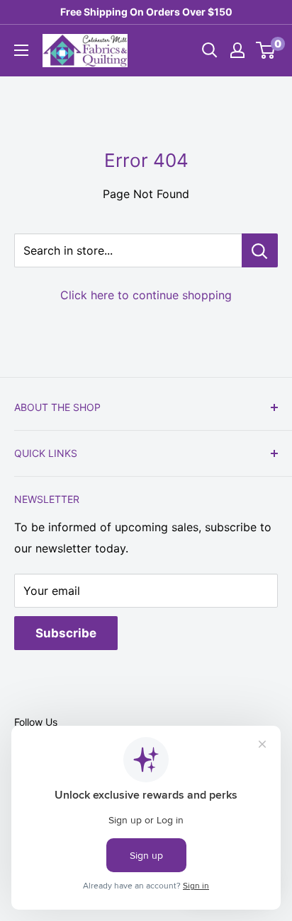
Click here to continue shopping (146, 295)
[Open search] (210, 50)
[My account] (237, 50)
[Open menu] (21, 50)
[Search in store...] (260, 250)
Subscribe (65, 633)
